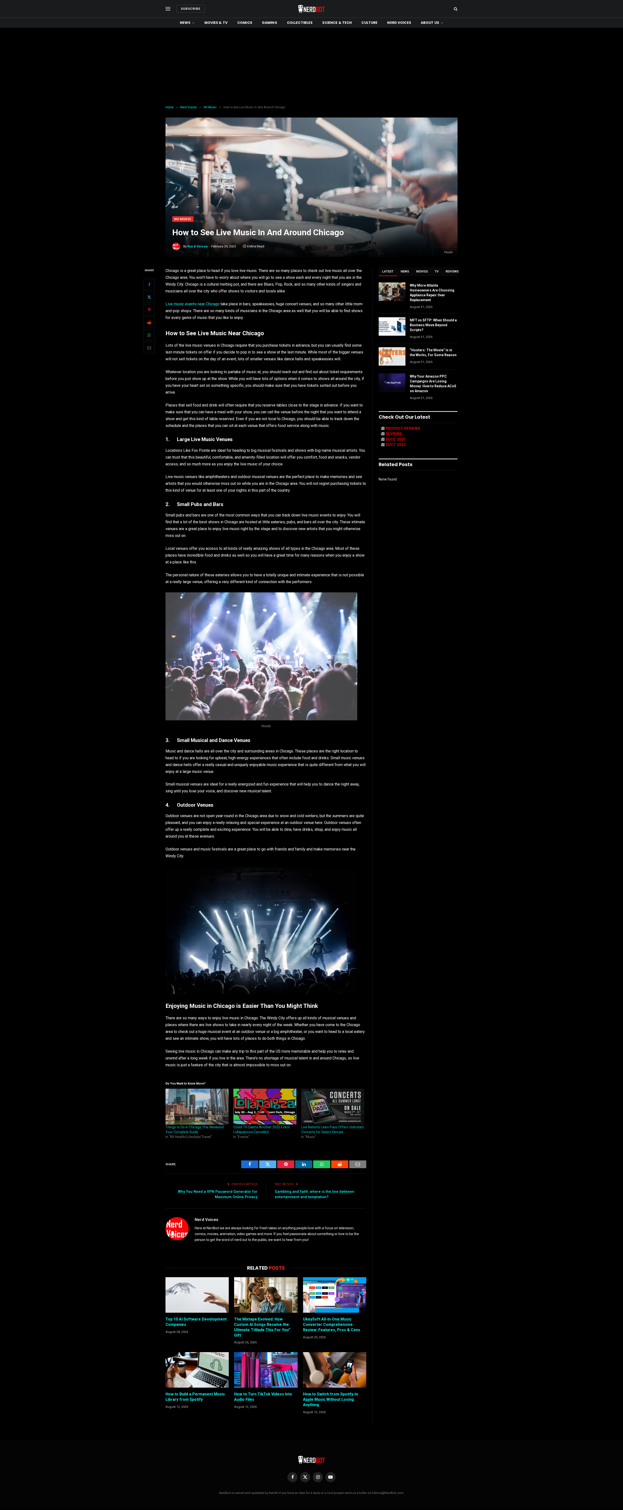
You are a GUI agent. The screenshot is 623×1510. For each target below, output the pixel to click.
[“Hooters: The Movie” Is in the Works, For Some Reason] (392, 356)
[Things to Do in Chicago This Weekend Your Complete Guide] (197, 1107)
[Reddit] (149, 322)
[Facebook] (149, 284)
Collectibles (300, 22)
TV (437, 271)
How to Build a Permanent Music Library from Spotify (195, 1397)
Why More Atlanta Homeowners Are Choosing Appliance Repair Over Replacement (432, 292)
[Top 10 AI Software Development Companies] (197, 1295)
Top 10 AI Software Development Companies (196, 1322)
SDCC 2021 (396, 439)
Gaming (269, 22)
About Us (430, 22)
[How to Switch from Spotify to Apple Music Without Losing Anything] (334, 1370)
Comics (244, 22)
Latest (388, 271)
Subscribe (190, 8)
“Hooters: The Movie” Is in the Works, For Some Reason (433, 352)
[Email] (149, 347)
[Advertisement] (311, 67)
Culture (369, 22)
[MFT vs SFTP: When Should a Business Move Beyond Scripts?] (392, 326)
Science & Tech (337, 22)
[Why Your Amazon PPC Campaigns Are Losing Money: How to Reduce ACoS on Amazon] (392, 382)
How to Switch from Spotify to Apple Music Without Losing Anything (330, 1399)
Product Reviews (403, 428)
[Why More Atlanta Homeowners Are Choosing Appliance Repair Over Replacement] (392, 291)
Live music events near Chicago (192, 304)
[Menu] (167, 8)
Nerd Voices (399, 22)
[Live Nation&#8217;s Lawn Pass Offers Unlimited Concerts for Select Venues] (332, 1107)
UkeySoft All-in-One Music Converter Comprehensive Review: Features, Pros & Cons (331, 1324)
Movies (422, 271)
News (185, 22)
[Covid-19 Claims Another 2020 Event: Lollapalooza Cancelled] (264, 1107)
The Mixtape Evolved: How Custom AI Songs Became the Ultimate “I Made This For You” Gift (262, 1327)
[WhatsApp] (149, 335)
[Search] (455, 8)
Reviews (452, 271)
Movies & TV (216, 22)
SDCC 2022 (396, 445)
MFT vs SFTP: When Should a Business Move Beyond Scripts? (433, 325)
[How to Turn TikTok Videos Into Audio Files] (265, 1370)
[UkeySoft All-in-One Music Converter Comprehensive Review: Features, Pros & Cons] (334, 1295)
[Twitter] (149, 297)
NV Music (183, 219)
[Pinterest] (149, 309)
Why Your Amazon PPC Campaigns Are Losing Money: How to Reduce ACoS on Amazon (433, 383)
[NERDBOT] (311, 8)
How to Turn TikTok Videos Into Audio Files (263, 1397)
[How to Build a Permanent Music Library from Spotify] (197, 1370)
